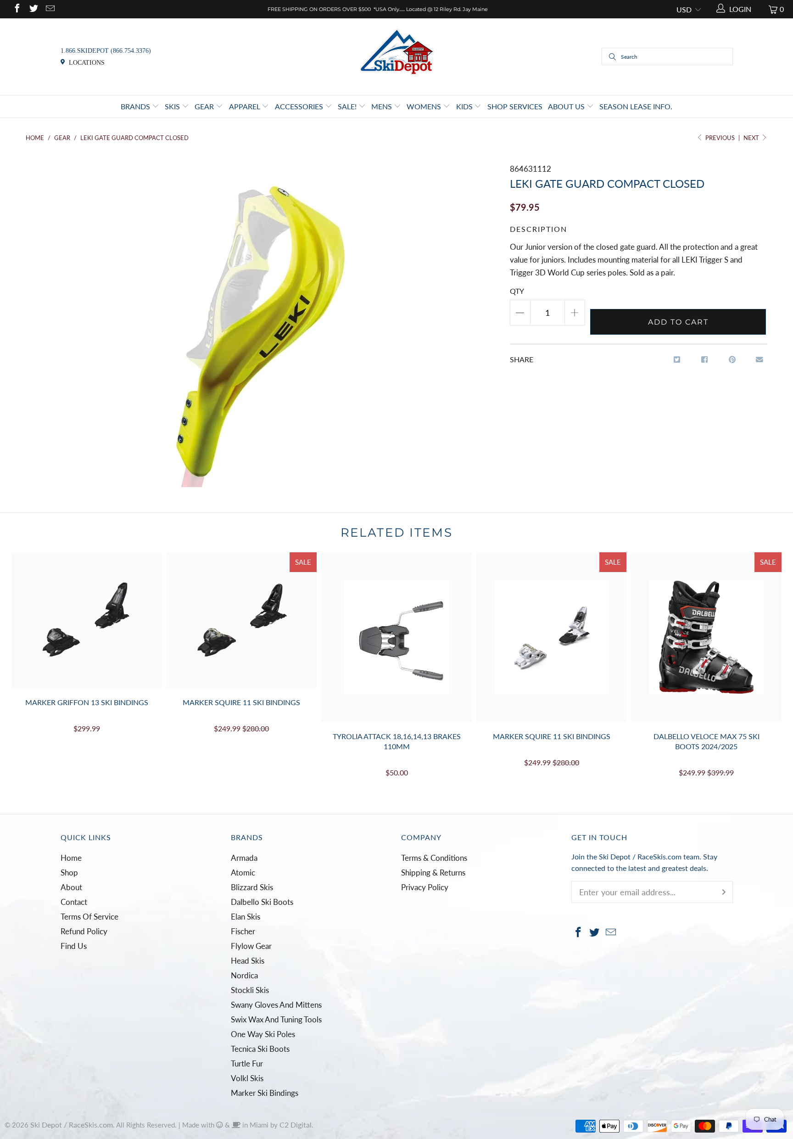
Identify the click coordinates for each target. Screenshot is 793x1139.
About (71, 887)
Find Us (74, 946)
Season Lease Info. (635, 106)
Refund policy (84, 931)
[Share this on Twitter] (677, 359)
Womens (425, 106)
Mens (382, 106)
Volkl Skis (247, 1078)
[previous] (28, 666)
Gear (205, 106)
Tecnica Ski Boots (260, 1049)
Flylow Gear (251, 946)
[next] (765, 666)
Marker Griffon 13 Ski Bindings (86, 620)
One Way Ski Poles (263, 1034)
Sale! (348, 106)
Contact (74, 902)
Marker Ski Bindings (264, 1093)
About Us (567, 106)
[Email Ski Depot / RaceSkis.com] (50, 9)
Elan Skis (245, 916)
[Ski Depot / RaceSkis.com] (397, 55)
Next (751, 137)
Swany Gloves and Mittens (276, 1005)
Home (71, 858)
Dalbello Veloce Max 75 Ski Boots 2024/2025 (706, 637)
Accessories (300, 106)
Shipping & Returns (433, 872)
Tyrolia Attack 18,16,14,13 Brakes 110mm (396, 637)
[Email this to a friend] (760, 359)
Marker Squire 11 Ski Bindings (242, 620)
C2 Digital (295, 1124)
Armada (244, 858)
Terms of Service (89, 916)
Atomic (243, 872)
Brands (136, 106)
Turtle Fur (247, 1063)
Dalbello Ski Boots (262, 902)
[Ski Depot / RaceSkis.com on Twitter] (33, 9)
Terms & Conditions (434, 858)
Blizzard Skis (252, 887)
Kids (465, 106)
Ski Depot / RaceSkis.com (71, 1124)
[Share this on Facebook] (704, 359)
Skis (173, 106)
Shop (69, 872)
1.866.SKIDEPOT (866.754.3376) (106, 50)
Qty (517, 290)
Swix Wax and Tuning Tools (276, 1019)
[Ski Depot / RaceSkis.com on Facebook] (16, 9)
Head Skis (247, 960)
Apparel (245, 106)
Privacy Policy (424, 887)
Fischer (243, 931)
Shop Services (514, 106)
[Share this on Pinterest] (732, 359)
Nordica (244, 975)
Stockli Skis (250, 990)
